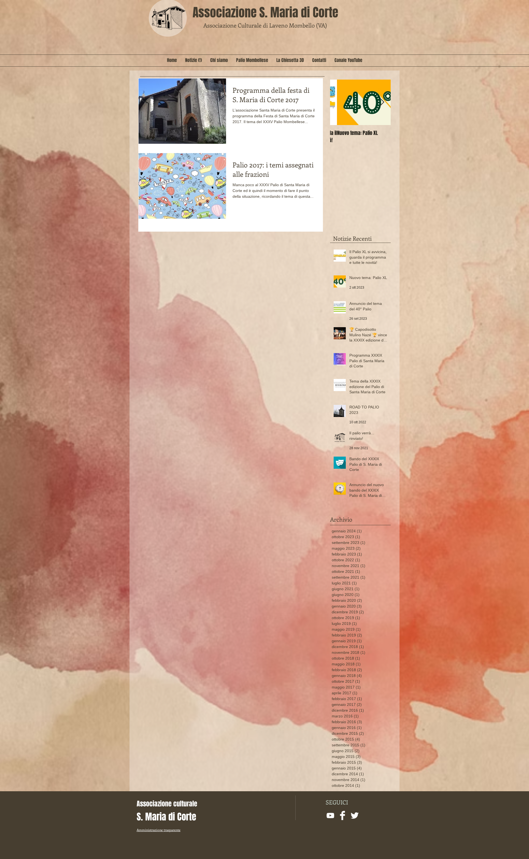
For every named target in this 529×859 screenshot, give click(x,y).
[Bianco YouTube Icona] (330, 815)
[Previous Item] (338, 102)
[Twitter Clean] (354, 815)
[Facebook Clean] (342, 815)
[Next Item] (381, 102)
